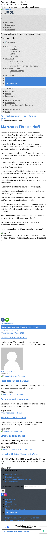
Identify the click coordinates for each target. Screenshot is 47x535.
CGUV (7, 506)
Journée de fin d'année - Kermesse (24, 66)
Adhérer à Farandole (13, 474)
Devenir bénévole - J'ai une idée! (18, 479)
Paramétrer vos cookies (15, 509)
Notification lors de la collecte (16, 531)
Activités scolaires (17, 61)
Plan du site (10, 499)
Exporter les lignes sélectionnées (14, 2)
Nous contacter (11, 482)
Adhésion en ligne (17, 71)
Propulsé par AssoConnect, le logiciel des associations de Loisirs (22, 519)
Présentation (10, 25)
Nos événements (12, 477)
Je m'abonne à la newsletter (12, 486)
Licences (8, 502)
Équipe (8, 27)
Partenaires (10, 30)
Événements (15, 63)
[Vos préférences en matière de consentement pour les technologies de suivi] (43, 531)
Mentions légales (12, 504)
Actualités (9, 22)
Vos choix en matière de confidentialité (25, 527)
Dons (12, 73)
